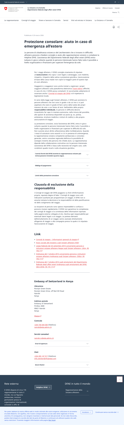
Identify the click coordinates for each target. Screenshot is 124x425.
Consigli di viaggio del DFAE (59, 93)
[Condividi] (118, 27)
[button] (28, 20)
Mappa (37, 316)
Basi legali (52, 420)
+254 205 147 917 (41, 356)
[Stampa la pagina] (113, 27)
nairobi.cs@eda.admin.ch (44, 338)
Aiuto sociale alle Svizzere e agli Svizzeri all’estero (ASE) (57, 243)
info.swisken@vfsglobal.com (45, 358)
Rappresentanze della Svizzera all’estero (74, 391)
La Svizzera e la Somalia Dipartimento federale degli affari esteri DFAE (44, 9)
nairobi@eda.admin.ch (43, 327)
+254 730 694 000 (41, 325)
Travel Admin (77, 88)
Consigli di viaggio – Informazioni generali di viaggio (56, 239)
